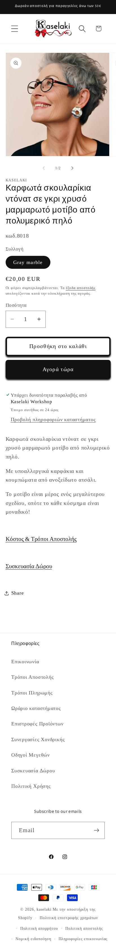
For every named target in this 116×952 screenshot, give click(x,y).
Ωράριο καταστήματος (36, 708)
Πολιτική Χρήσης (31, 786)
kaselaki (44, 909)
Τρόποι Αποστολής (32, 677)
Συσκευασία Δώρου (29, 566)
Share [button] (17, 593)
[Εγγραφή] (96, 830)
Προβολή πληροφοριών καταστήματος (53, 419)
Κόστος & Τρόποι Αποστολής (41, 539)
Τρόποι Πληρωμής (32, 693)
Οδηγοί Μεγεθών (30, 755)
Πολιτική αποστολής (84, 928)
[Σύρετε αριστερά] (43, 168)
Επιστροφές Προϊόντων (37, 724)
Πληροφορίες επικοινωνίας (83, 939)
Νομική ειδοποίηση (33, 939)
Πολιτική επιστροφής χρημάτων (69, 917)
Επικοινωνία (25, 661)
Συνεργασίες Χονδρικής (37, 739)
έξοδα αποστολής (81, 288)
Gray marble (28, 262)
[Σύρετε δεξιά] (72, 168)
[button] (14, 29)
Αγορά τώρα (58, 369)
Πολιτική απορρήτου (39, 928)
